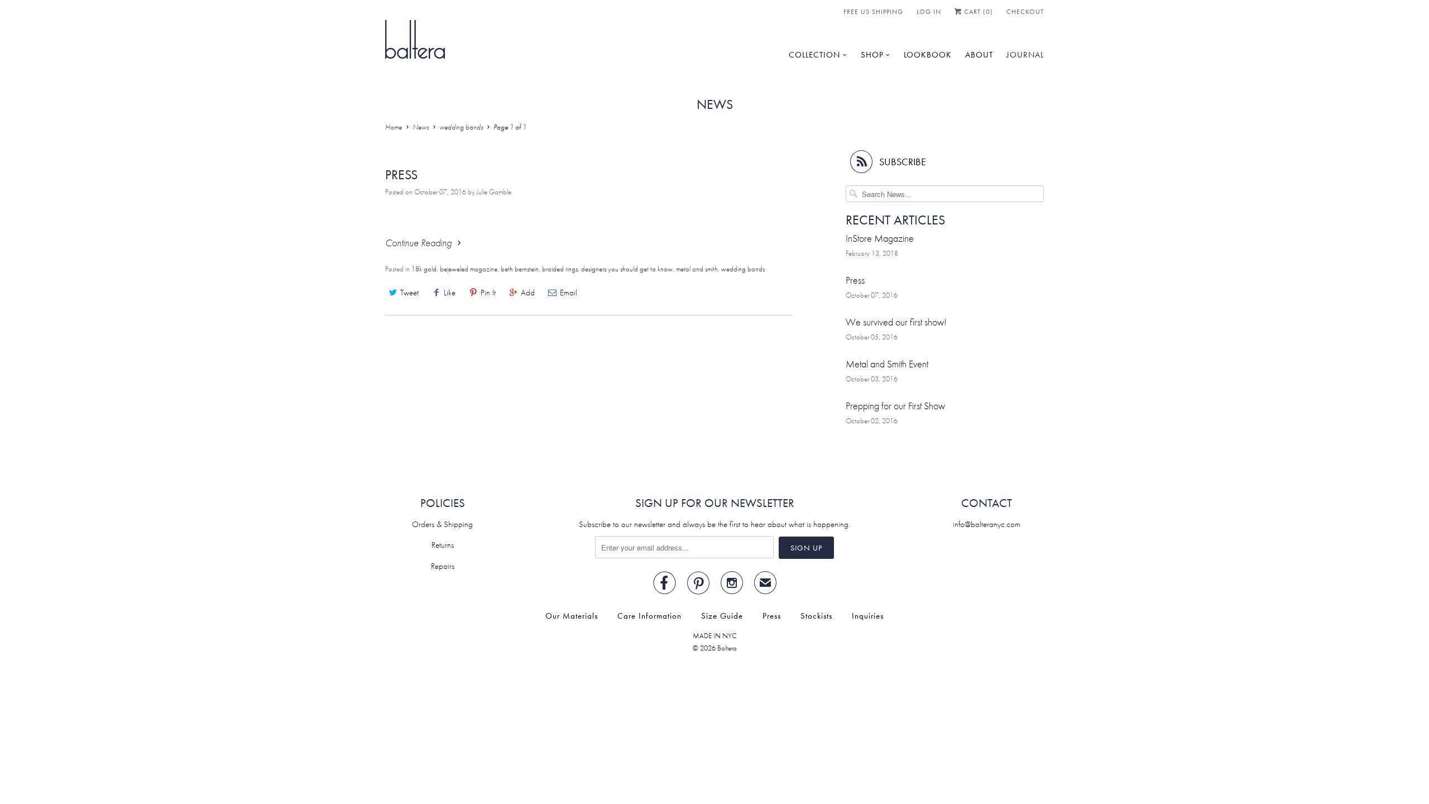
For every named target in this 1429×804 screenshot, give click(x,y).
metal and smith (697, 269)
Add (528, 292)
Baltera (727, 648)
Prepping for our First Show (895, 405)
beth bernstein (520, 269)
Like (449, 292)
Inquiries (868, 615)
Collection (814, 54)
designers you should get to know (627, 269)
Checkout (1025, 11)
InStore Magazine (880, 238)
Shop (872, 54)
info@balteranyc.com (986, 524)
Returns (442, 545)
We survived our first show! (896, 321)
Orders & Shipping (442, 524)
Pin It (488, 292)
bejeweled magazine (468, 269)
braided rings (560, 269)
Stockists (816, 615)
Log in (929, 11)
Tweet (409, 292)
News (715, 104)
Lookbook (928, 54)
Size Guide (722, 615)
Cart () (977, 11)
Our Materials (571, 615)
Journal (1025, 54)
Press (401, 174)
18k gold (424, 269)
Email (568, 292)
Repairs (442, 566)
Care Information (649, 615)
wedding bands (743, 269)
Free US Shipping (873, 11)
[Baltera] (415, 38)
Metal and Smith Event (887, 363)
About (979, 54)
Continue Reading (419, 242)
